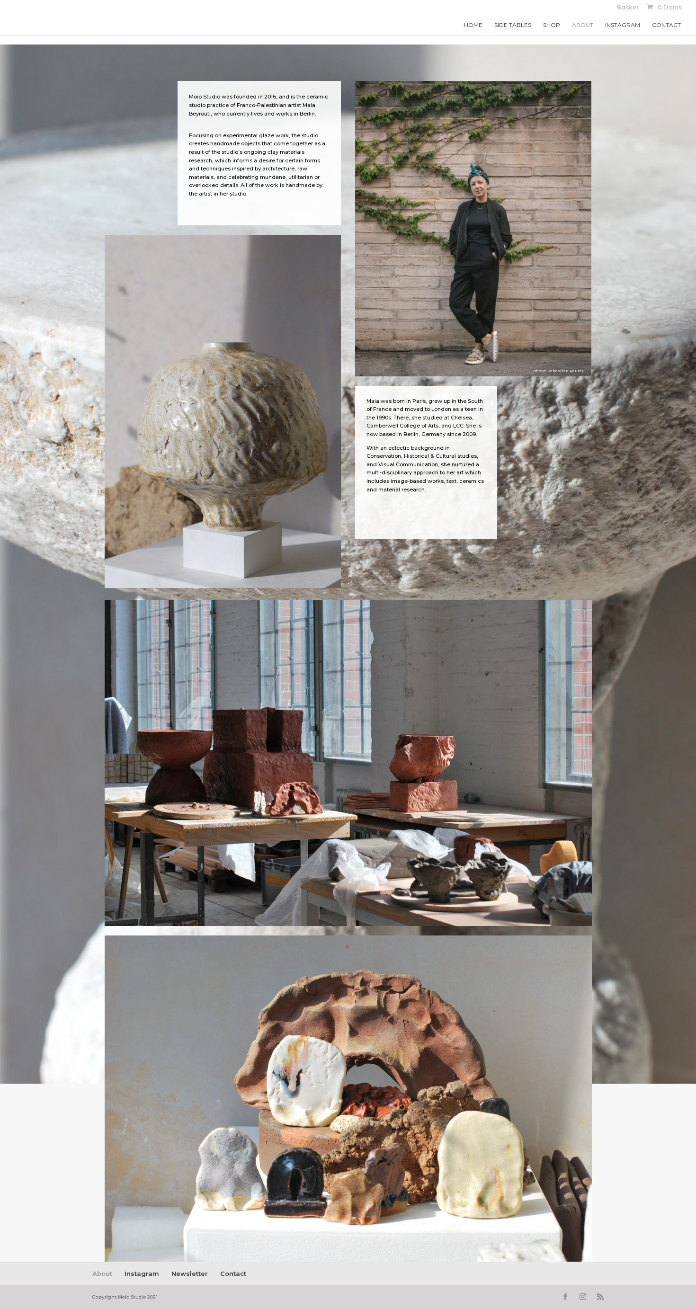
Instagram (622, 25)
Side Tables (512, 25)
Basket (628, 8)
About (582, 25)
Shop (551, 25)
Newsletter (189, 1273)
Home (473, 25)
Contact (666, 25)
